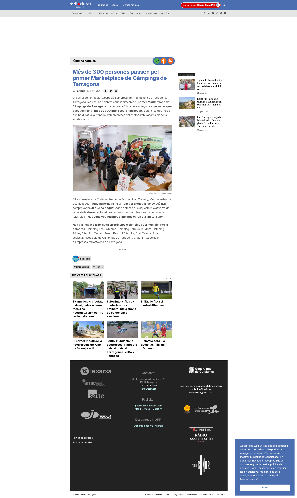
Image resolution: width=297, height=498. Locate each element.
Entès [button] (265, 487)
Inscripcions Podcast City (157, 13)
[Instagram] (208, 13)
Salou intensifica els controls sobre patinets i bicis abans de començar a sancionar (121, 309)
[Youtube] (225, 13)
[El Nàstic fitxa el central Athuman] (156, 290)
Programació (178, 495)
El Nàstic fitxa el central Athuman (152, 303)
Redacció (80, 91)
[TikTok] (217, 13)
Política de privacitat (83, 437)
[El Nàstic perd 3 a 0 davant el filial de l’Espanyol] (156, 329)
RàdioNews (192, 495)
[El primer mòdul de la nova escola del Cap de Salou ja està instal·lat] (88, 329)
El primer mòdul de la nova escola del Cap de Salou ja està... (87, 344)
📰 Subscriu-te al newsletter (212, 495)
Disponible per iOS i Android (148, 425)
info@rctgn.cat (148, 388)
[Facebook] (204, 13)
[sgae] (96, 393)
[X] (221, 13)
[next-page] (170, 278)
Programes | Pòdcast (107, 5)
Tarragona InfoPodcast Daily (112, 13)
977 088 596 (150, 385)
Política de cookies (82, 442)
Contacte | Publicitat (153, 495)
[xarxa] (96, 371)
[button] (224, 5)
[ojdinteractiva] (96, 416)
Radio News (135, 13)
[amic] (96, 382)
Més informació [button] (249, 479)
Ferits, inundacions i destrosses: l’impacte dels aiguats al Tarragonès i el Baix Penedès (122, 348)
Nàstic (91, 13)
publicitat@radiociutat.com (148, 405)
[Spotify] (213, 13)
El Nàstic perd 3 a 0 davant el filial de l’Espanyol (154, 344)
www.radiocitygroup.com (200, 392)
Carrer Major (78, 13)
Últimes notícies (131, 5)
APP (167, 495)
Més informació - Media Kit (148, 409)
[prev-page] (166, 278)
